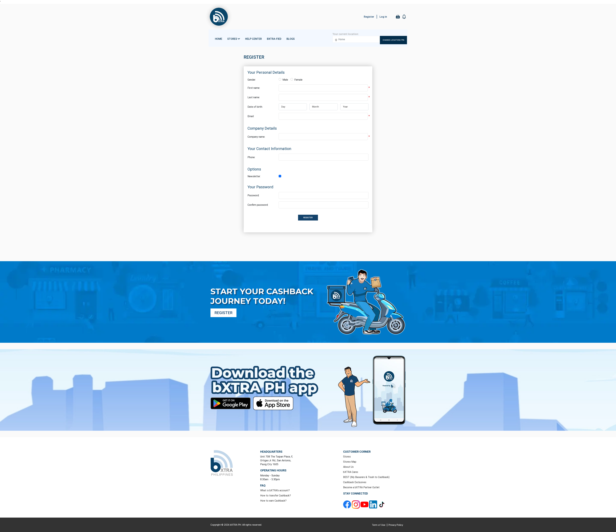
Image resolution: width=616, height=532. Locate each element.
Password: (253, 195)
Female (298, 79)
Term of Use (379, 524)
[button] (404, 16)
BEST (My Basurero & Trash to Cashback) (366, 477)
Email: (251, 116)
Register (369, 16)
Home (218, 38)
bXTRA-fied (274, 38)
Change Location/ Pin (393, 40)
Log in (383, 16)
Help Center (253, 38)
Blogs (291, 38)
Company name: (256, 136)
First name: (254, 87)
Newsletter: (254, 176)
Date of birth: (255, 106)
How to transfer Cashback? (275, 495)
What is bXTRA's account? (275, 490)
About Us (348, 466)
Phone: (251, 157)
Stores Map (349, 461)
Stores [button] (232, 38)
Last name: (254, 97)
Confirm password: (258, 204)
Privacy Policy (396, 524)
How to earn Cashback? (273, 500)
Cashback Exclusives (354, 482)
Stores (347, 456)
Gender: (252, 79)
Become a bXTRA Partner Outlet (361, 487)
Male (285, 79)
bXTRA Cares (350, 472)
